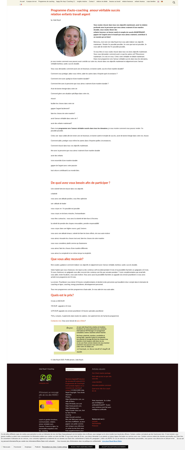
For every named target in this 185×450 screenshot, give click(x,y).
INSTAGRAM (96, 423)
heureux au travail (114, 1)
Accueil (22, 1)
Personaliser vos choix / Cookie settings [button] (54, 447)
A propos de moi (31, 1)
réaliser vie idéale (102, 1)
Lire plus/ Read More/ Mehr (112, 441)
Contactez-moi (56, 321)
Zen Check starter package (101, 373)
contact (68, 390)
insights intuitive (82, 1)
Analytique (28, 447)
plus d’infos (81, 321)
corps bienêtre (151, 1)
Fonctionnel (17, 447)
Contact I (92, 1)
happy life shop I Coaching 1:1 (65, 1)
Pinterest (95, 426)
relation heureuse (127, 1)
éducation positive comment (101, 385)
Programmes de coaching (46, 1)
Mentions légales (71, 379)
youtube (95, 421)
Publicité (37, 447)
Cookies (78, 381)
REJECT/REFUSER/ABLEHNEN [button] (81, 447)
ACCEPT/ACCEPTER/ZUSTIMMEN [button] (113, 447)
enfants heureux (140, 1)
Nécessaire (6, 447)
